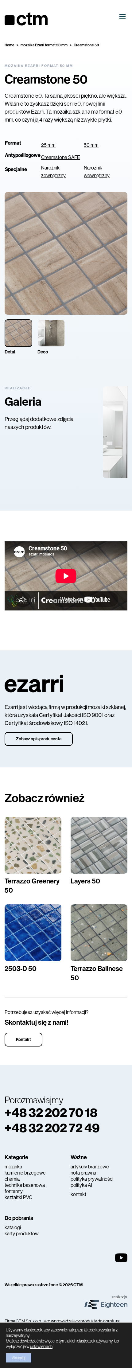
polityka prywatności (92, 1179)
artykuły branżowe (90, 1167)
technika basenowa (25, 1185)
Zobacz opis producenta (38, 739)
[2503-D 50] (33, 932)
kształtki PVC (18, 1197)
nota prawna (83, 1173)
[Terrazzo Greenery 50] (33, 845)
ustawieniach (41, 1346)
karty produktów (22, 1234)
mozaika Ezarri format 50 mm (44, 45)
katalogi (13, 1227)
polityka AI (81, 1185)
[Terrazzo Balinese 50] (99, 932)
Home (9, 45)
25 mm (48, 145)
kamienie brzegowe (25, 1173)
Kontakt (23, 1039)
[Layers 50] (99, 845)
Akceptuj (18, 1358)
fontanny (14, 1191)
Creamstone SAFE (60, 157)
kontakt (78, 1194)
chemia (12, 1179)
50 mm (91, 145)
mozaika (13, 1167)
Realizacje (18, 388)
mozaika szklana (71, 112)
